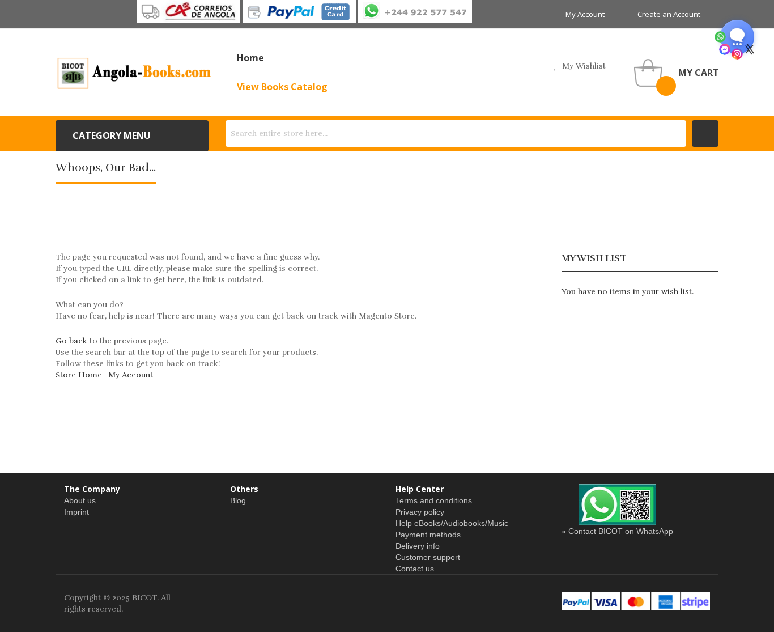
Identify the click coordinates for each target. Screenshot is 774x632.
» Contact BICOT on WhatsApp (617, 531)
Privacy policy (419, 511)
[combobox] (456, 133)
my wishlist (584, 66)
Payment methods (428, 534)
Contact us (414, 568)
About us (80, 500)
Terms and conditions (433, 500)
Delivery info (417, 545)
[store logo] (135, 73)
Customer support (427, 557)
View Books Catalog (282, 86)
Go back (71, 341)
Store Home (79, 375)
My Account (130, 375)
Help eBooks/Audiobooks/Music (451, 523)
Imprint (76, 511)
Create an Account (668, 14)
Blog (238, 500)
